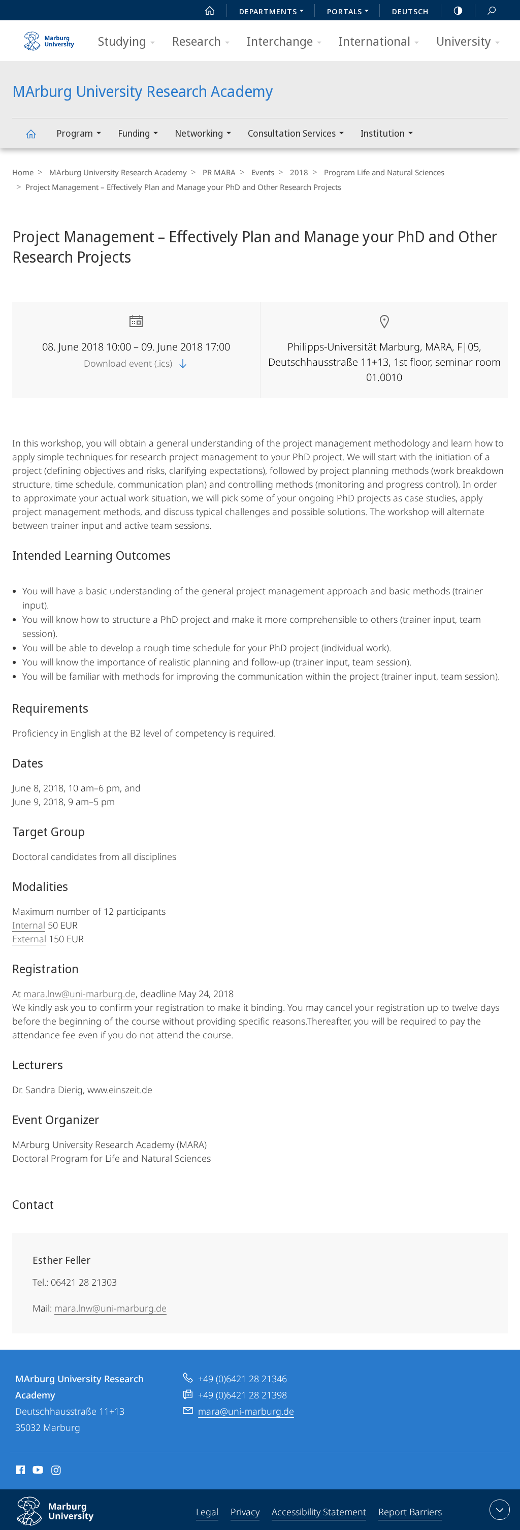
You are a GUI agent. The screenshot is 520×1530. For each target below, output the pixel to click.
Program (74, 133)
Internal (28, 925)
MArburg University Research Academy (30, 133)
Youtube (36, 1471)
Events (262, 172)
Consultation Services (292, 133)
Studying (122, 41)
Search (491, 10)
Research (196, 41)
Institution (383, 133)
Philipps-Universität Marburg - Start (50, 37)
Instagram (56, 1471)
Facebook (19, 1471)
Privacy (245, 1512)
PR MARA (219, 172)
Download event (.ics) (129, 363)
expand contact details (500, 1510)
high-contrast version (458, 10)
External (29, 939)
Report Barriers (410, 1512)
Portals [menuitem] (344, 11)
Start (209, 10)
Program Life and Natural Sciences (384, 172)
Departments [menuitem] (268, 11)
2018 (299, 172)
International (374, 41)
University (463, 41)
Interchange (280, 41)
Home (23, 172)
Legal (207, 1512)
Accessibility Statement (319, 1512)
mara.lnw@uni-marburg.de (79, 993)
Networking (199, 133)
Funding (134, 133)
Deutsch (410, 11)
